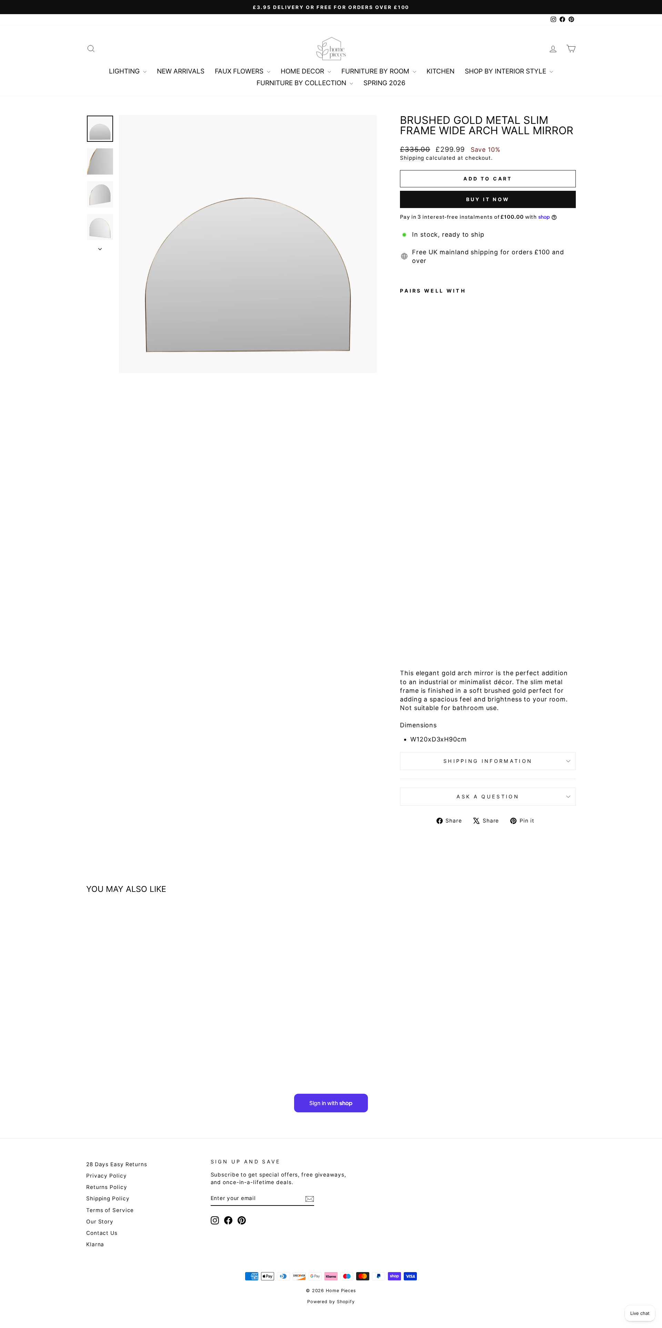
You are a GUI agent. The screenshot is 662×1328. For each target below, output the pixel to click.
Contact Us (102, 1233)
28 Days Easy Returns (116, 1164)
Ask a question (488, 796)
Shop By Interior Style (506, 71)
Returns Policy (106, 1187)
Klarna (95, 1244)
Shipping (412, 158)
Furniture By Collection (302, 83)
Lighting (125, 71)
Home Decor (303, 71)
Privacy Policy (106, 1175)
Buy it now (488, 199)
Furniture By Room (376, 71)
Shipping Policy (108, 1198)
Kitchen (440, 71)
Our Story (99, 1221)
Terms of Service (110, 1210)
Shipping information (487, 761)
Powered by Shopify (331, 1301)
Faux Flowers (240, 71)
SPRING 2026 (384, 83)
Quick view (144, 1019)
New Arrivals (180, 71)
